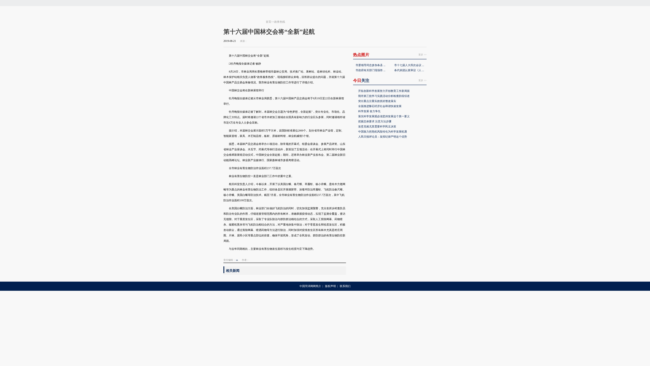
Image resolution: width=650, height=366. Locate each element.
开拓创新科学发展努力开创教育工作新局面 (384, 90)
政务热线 (279, 21)
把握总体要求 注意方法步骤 (374, 121)
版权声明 (330, 286)
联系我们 (345, 286)
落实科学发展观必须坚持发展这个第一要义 (384, 116)
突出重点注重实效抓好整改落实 (377, 101)
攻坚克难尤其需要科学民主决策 (377, 126)
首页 (268, 21)
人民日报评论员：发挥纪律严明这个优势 (382, 136)
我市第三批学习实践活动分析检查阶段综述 (384, 96)
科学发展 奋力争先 (369, 111)
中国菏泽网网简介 (310, 286)
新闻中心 (244, 20)
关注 (361, 80)
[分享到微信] (404, 41)
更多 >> (422, 54)
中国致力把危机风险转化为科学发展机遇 (382, 131)
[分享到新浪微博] (410, 41)
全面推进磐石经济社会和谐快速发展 (380, 106)
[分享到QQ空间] (416, 41)
